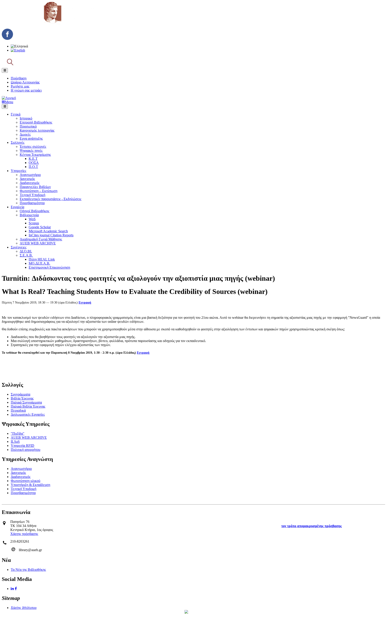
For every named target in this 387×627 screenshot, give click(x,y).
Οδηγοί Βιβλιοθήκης (34, 211)
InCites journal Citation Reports (51, 235)
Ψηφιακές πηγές (31, 150)
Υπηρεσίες (18, 171)
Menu (9, 102)
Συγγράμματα (20, 394)
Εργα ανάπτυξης (31, 138)
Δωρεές (25, 134)
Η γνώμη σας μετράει (26, 90)
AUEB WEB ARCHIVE (38, 243)
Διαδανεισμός (29, 183)
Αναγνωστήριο (30, 175)
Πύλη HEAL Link (42, 259)
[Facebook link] (16, 589)
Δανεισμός (27, 179)
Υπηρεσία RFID (22, 445)
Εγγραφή (85, 302)
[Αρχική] (52, 23)
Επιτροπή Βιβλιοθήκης (36, 122)
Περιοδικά (18, 410)
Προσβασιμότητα (32, 203)
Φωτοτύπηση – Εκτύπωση (38, 191)
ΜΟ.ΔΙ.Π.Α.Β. (39, 263)
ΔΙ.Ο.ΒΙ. (26, 251)
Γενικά (15, 114)
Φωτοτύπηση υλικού (25, 481)
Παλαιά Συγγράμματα (26, 402)
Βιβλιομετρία (29, 215)
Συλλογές (17, 142)
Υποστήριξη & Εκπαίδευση (30, 485)
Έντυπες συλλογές (33, 146)
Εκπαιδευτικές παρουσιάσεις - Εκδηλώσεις (50, 199)
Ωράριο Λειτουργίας (25, 82)
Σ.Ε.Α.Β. (26, 255)
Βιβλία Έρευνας (22, 398)
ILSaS (15, 441)
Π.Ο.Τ (33, 167)
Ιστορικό (26, 118)
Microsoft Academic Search (48, 231)
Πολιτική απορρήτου (25, 450)
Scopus (34, 223)
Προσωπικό (28, 126)
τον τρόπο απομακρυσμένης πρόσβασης (311, 526)
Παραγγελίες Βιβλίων (35, 187)
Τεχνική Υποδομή (32, 195)
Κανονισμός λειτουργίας (37, 130)
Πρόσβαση (18, 78)
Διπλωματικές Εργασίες (28, 414)
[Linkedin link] (13, 589)
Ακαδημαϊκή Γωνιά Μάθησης (41, 239)
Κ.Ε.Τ (33, 158)
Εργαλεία (17, 207)
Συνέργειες (18, 247)
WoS (32, 219)
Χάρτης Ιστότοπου (24, 608)
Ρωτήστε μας (20, 86)
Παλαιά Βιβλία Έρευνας (28, 406)
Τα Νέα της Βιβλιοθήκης (28, 569)
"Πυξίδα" (17, 433)
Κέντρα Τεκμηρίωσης (35, 154)
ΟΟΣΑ (34, 163)
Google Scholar (40, 227)
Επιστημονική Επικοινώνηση (49, 267)
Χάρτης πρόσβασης (24, 534)
